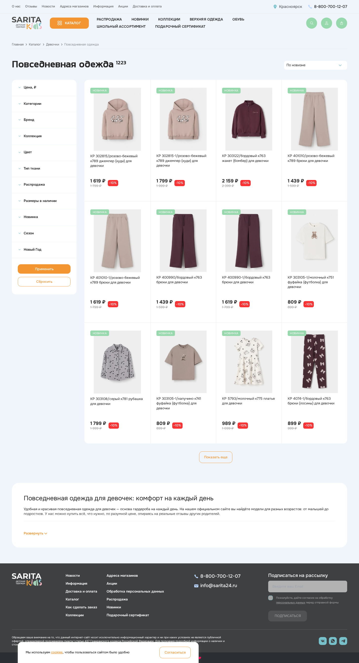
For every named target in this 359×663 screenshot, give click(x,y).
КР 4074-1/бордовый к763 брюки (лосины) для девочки (311, 400)
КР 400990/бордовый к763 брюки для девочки (179, 279)
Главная (18, 44)
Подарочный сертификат (180, 26)
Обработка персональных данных (135, 591)
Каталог (73, 23)
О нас (16, 6)
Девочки (52, 44)
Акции (123, 6)
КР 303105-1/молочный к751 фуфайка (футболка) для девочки (311, 282)
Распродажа (109, 19)
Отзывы (31, 6)
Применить (44, 269)
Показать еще (215, 457)
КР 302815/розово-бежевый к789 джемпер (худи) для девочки (113, 161)
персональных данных (290, 602)
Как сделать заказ (81, 607)
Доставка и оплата (147, 6)
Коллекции (169, 19)
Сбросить (44, 281)
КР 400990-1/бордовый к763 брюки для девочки (246, 279)
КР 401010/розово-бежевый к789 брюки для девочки (311, 158)
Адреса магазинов (74, 6)
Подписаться (288, 616)
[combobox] (287, 65)
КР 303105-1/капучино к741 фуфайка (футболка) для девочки (178, 403)
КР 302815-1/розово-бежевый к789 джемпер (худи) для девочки (181, 160)
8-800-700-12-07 (330, 6)
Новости (48, 6)
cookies (57, 652)
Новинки (140, 19)
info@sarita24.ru (218, 586)
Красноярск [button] (290, 6)
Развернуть (33, 533)
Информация (103, 6)
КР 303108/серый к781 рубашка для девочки (116, 401)
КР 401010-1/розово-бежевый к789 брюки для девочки (115, 280)
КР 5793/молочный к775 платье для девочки (248, 400)
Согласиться (175, 652)
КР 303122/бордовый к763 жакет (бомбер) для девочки (245, 158)
